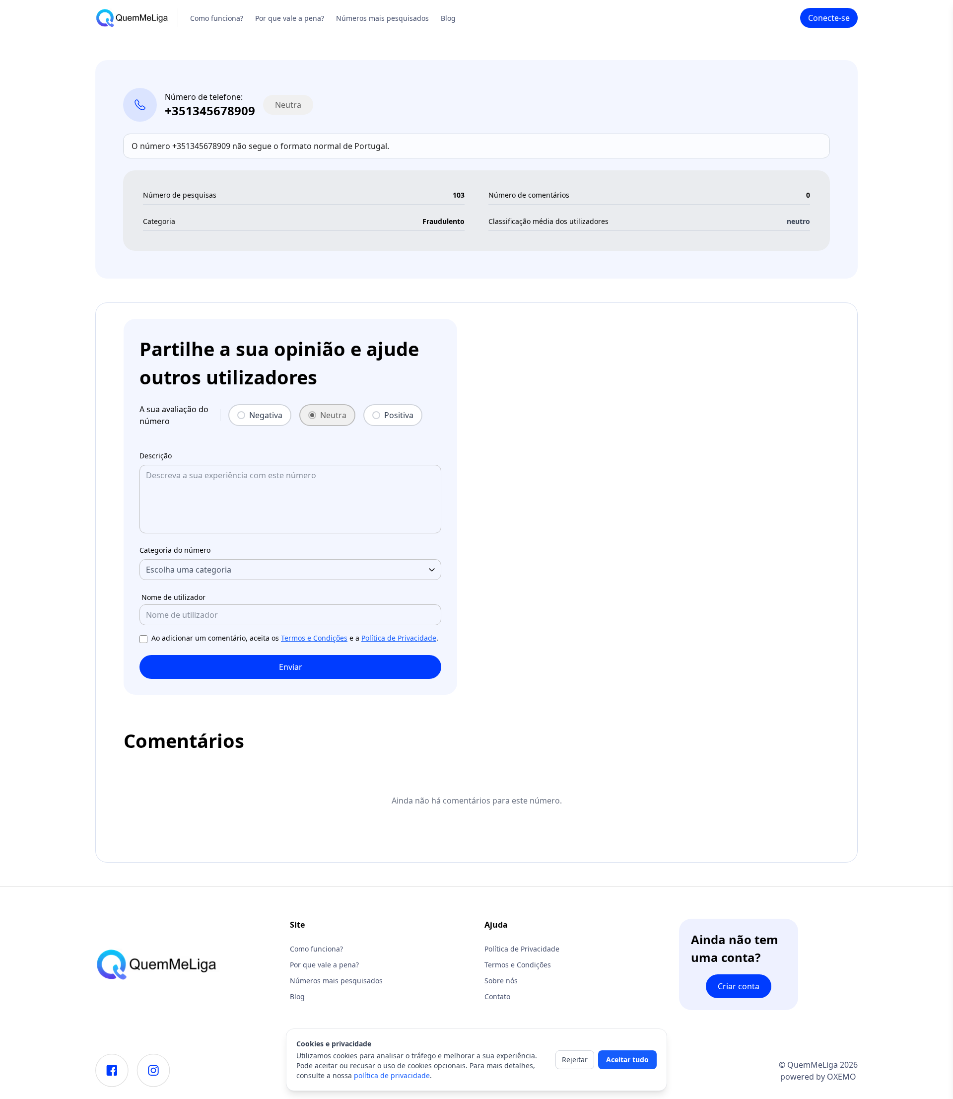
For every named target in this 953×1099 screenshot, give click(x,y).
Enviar (290, 666)
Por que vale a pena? (289, 18)
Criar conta (738, 986)
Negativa (265, 415)
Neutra (333, 415)
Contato (497, 996)
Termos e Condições (314, 638)
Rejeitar (575, 1059)
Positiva (398, 415)
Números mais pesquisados (382, 18)
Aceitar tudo (627, 1059)
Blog (448, 18)
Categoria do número (174, 550)
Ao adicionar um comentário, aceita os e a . (294, 638)
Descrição (155, 455)
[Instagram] (153, 1070)
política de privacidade (392, 1075)
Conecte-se (829, 17)
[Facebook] (112, 1070)
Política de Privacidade (398, 638)
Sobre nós (501, 980)
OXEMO (841, 1076)
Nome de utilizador (173, 597)
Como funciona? (216, 18)
